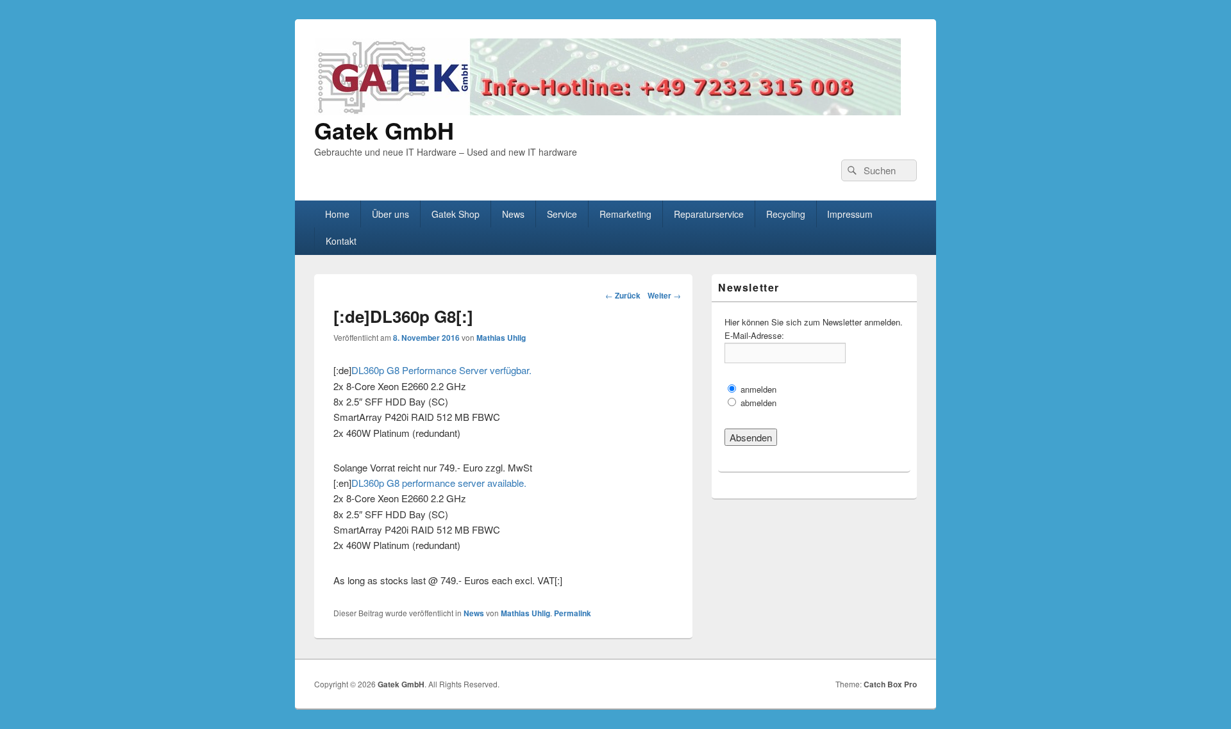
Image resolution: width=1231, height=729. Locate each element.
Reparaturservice (709, 214)
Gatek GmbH (384, 130)
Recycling (785, 214)
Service (562, 214)
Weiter (664, 295)
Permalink (572, 613)
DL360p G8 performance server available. (438, 482)
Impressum (850, 214)
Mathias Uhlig (501, 337)
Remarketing (625, 214)
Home (337, 214)
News (513, 214)
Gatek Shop (455, 214)
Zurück (623, 295)
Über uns (390, 214)
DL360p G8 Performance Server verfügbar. (441, 370)
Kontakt (341, 240)
